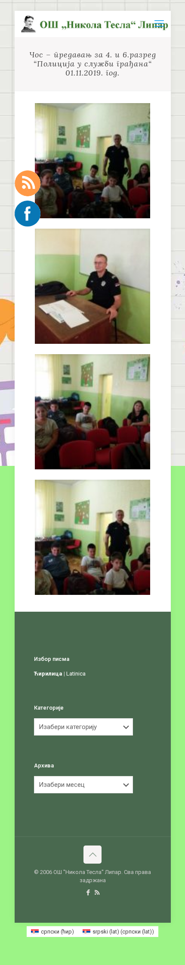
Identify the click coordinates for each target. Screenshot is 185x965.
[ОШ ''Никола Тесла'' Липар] (96, 24)
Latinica (76, 673)
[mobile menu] (159, 23)
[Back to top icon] (92, 855)
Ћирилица (48, 673)
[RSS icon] (97, 892)
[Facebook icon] (88, 892)
